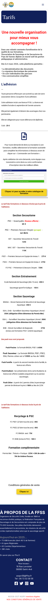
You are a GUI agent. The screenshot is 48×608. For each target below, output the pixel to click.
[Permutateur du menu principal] (43, 4)
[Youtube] (32, 583)
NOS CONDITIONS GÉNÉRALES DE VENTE (24, 599)
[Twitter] (21, 583)
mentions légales (33, 596)
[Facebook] (16, 583)
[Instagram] (27, 583)
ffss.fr (17, 555)
